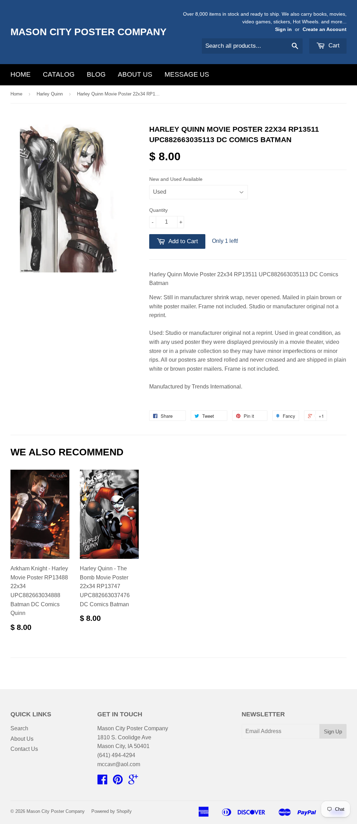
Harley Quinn (50, 94)
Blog (96, 74)
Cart (333, 45)
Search (19, 728)
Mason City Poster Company (88, 31)
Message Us (187, 74)
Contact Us (24, 749)
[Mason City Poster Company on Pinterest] (118, 782)
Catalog (59, 74)
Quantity (158, 210)
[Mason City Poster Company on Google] (133, 782)
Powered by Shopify (111, 811)
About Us (135, 74)
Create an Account (325, 29)
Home (20, 74)
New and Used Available (176, 179)
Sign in (283, 29)
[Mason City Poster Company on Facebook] (102, 782)
